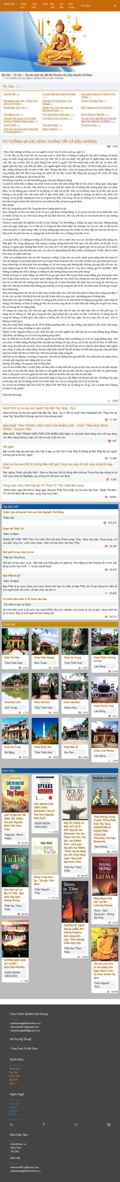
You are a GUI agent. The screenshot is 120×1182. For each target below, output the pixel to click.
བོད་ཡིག (12, 1114)
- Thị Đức (14, 1151)
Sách (45, 4)
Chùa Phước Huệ (104, 706)
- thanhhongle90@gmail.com (24, 1030)
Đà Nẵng (9, 752)
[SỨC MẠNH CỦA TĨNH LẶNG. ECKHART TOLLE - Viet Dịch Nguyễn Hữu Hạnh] (45, 787)
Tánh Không (100, 846)
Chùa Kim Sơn (12, 702)
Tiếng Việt (9, 4)
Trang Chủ (23, 5)
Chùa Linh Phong (104, 750)
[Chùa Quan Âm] (45, 730)
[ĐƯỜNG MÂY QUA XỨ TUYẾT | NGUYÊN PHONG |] (15, 938)
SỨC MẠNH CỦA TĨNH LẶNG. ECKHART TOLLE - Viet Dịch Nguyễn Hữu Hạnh (45, 811)
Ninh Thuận (11, 707)
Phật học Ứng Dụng (14, 557)
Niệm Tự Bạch (11, 534)
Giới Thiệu (71, 5)
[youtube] (11, 1124)
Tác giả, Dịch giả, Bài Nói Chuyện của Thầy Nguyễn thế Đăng (58, 74)
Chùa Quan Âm (43, 747)
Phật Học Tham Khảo (13, 907)
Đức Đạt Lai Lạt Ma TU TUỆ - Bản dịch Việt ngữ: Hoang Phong (14, 895)
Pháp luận (9, 517)
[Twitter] (76, 1124)
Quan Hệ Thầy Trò (13, 528)
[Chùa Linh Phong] (104, 734)
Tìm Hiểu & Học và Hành (17, 604)
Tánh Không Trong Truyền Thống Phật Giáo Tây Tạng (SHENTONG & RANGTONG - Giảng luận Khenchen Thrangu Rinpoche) (105, 829)
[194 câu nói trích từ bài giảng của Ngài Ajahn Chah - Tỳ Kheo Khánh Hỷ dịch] (104, 944)
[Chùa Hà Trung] (74, 641)
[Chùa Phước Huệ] (104, 689)
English (13, 1107)
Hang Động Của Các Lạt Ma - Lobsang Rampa (103, 901)
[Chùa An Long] (15, 730)
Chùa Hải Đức (42, 702)
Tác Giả (61, 5)
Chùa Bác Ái (71, 747)
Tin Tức (17, 74)
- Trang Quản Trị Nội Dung (23, 1048)
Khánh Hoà (70, 707)
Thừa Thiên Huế (13, 663)
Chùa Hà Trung (72, 657)
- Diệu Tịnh (15, 1147)
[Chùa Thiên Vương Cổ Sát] (104, 641)
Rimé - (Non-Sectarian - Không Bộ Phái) (104, 914)
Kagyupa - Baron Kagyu (14, 836)
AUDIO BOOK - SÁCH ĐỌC (13, 974)
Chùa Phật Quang (44, 657)
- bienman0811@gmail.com (24, 1027)
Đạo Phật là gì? (12, 575)
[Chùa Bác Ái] (74, 730)
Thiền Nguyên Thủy (42, 891)
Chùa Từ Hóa (11, 657)
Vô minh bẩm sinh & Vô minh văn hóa (25, 599)
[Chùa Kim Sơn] (15, 686)
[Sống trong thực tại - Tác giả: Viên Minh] (45, 855)
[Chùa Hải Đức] (45, 686)
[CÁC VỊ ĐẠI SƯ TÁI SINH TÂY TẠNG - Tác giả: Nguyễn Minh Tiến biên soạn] (15, 793)
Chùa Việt (34, 5)
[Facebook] (44, 1124)
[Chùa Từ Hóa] (15, 641)
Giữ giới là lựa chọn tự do (18, 552)
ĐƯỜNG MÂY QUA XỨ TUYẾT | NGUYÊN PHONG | (15, 963)
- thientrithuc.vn (17, 1144)
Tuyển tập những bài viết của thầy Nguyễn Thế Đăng (33, 512)
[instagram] (109, 1124)
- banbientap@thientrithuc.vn (25, 1023)
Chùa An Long (12, 747)
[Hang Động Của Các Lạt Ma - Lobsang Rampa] (104, 876)
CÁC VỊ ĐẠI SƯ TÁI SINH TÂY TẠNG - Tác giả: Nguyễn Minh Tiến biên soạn (15, 822)
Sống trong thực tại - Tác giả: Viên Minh (44, 880)
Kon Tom (69, 752)
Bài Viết (52, 5)
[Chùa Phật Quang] (45, 641)
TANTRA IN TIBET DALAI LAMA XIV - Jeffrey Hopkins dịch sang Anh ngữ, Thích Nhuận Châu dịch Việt (74, 934)
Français (13, 1110)
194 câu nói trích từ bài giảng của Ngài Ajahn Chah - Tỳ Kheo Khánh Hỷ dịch (104, 971)
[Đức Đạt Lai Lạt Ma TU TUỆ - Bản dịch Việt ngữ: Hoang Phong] (15, 867)
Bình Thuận (41, 663)
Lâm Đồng (99, 666)
